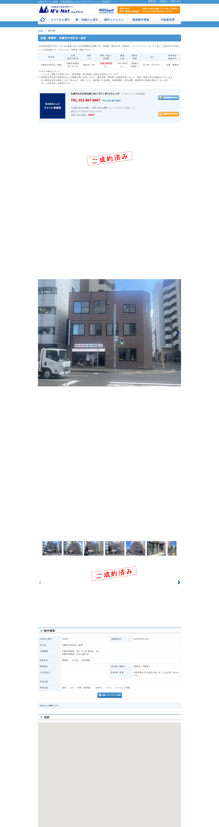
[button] (177, 332)
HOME (40, 31)
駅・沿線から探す (87, 19)
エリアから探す (60, 19)
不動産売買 (168, 19)
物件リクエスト (114, 19)
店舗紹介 (163, 1)
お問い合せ (176, 1)
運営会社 (152, 1)
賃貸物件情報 (140, 19)
